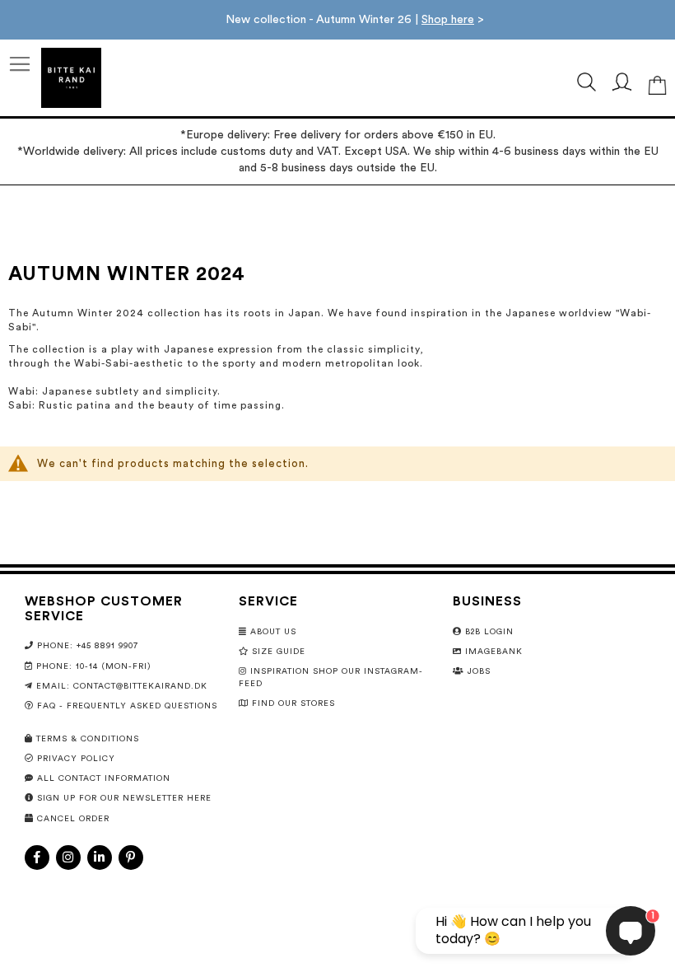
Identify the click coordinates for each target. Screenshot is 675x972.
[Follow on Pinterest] (131, 857)
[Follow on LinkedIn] (99, 857)
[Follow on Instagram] (68, 857)
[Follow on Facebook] (37, 857)
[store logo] (71, 78)
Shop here (447, 20)
